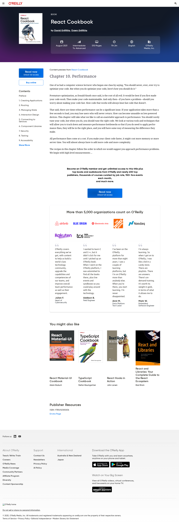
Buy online (31, 82)
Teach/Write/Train (12, 455)
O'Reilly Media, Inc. (149, 46)
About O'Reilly (11, 450)
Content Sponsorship (13, 484)
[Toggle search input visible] (175, 3)
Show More (24, 145)
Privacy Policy (40, 463)
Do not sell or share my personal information (21, 510)
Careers (6, 459)
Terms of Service (10, 518)
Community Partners (12, 471)
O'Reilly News (9, 463)
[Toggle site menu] (3, 3)
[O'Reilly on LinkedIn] (15, 436)
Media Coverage (11, 467)
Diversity (7, 480)
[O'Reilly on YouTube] (19, 436)
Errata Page (55, 413)
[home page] (15, 3)
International (65, 450)
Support (38, 450)
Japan (60, 459)
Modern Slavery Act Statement (66, 518)
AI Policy (38, 467)
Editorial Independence (41, 518)
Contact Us (39, 455)
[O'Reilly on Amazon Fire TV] (102, 491)
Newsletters (39, 459)
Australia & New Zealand (69, 455)
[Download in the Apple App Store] (100, 466)
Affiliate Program (11, 476)
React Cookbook (79, 69)
